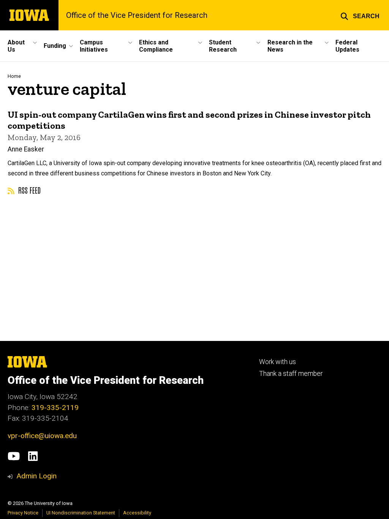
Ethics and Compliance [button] (156, 46)
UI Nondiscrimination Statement (80, 513)
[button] (360, 15)
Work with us (277, 362)
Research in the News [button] (290, 46)
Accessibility (137, 513)
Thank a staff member (291, 373)
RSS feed (28, 190)
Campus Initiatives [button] (94, 46)
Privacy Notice (23, 513)
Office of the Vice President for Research (136, 15)
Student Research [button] (223, 46)
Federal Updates (347, 46)
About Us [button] (16, 46)
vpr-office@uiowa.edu (42, 435)
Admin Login (36, 476)
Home (14, 76)
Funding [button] (55, 45)
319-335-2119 (55, 407)
